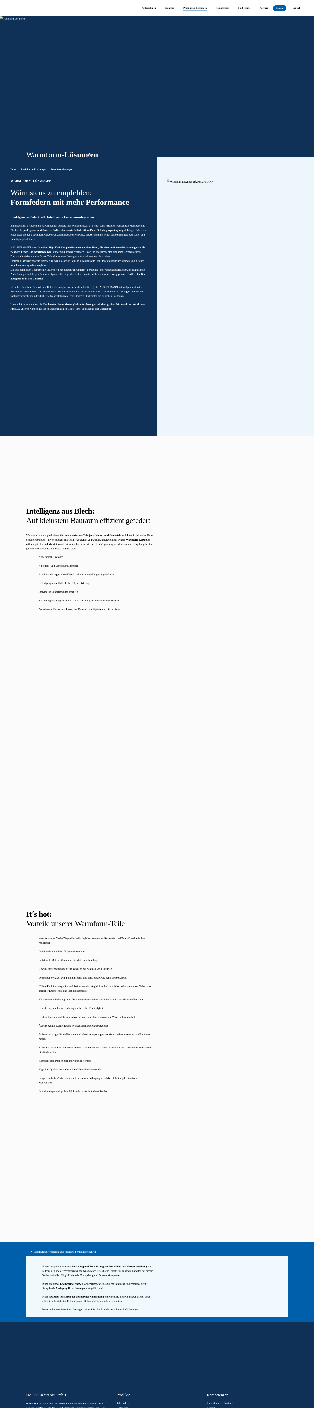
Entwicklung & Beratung (220, 1403)
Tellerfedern (123, 1403)
